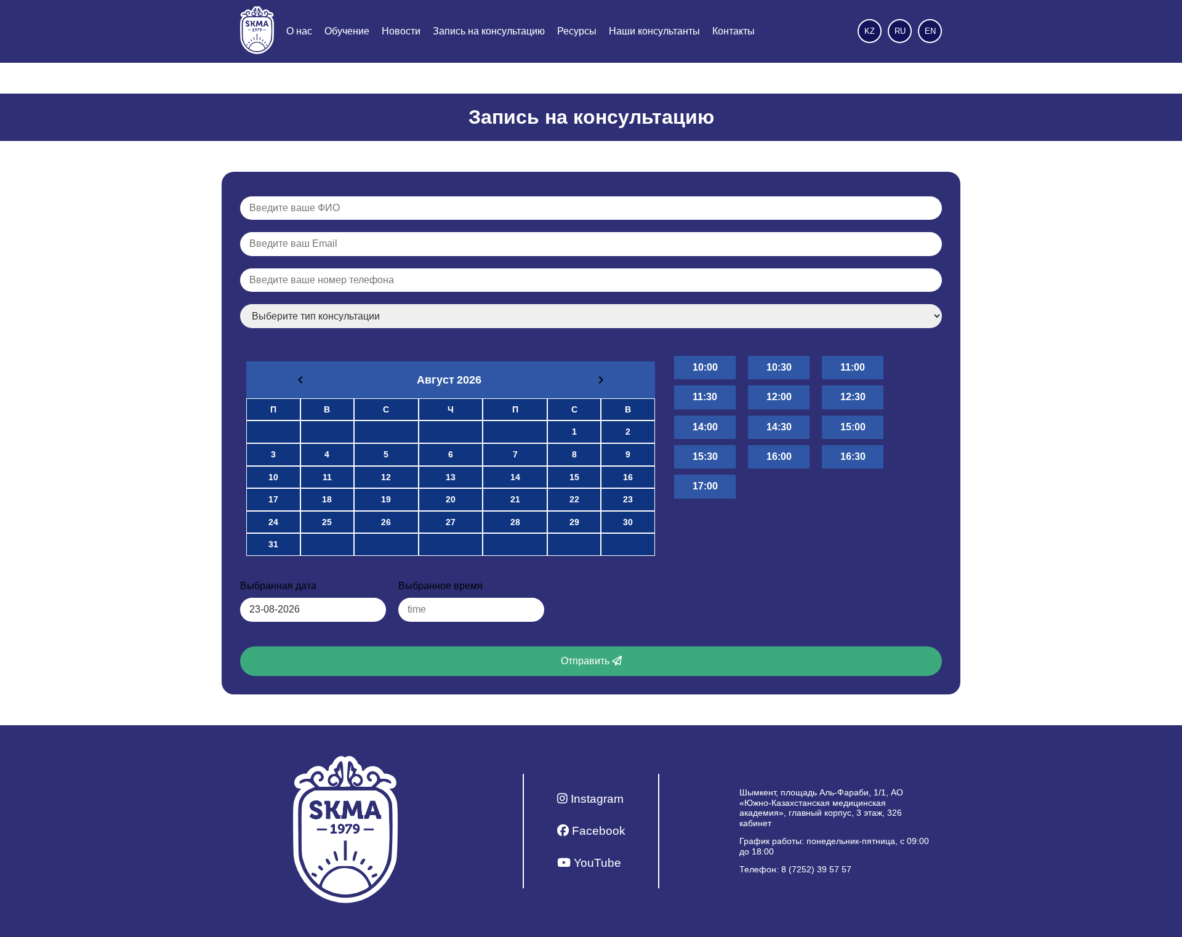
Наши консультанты (654, 31)
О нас (299, 31)
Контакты (733, 31)
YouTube (596, 862)
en (930, 31)
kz (869, 31)
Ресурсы (577, 31)
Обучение (346, 31)
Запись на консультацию (489, 31)
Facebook (597, 830)
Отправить (586, 661)
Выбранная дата (278, 586)
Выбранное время (440, 586)
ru (900, 31)
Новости (401, 31)
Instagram (596, 798)
